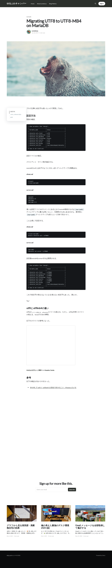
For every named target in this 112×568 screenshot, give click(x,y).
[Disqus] (56, 418)
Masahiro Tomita (49, 370)
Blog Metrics (53, 3)
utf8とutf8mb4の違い (16, 114)
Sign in (102, 3)
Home (32, 3)
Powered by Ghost (100, 555)
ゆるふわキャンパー (16, 3)
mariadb (28, 16)
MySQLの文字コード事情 (33, 370)
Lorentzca (35, 31)
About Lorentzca (41, 3)
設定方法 (12, 111)
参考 (11, 117)
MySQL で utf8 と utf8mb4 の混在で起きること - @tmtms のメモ (53, 387)
